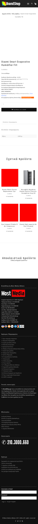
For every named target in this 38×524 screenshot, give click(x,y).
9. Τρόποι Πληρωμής (6, 355)
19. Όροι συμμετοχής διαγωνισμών (10, 375)
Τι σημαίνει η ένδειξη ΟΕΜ (8, 465)
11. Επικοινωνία (5, 359)
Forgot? (9, 501)
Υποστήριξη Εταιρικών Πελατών (9, 422)
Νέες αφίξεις (15, 14)
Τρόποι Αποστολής (6, 463)
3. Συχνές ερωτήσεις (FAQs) (8, 342)
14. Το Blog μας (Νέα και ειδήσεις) (10, 365)
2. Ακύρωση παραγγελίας (8, 340)
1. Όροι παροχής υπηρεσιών (9, 338)
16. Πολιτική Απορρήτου (7, 369)
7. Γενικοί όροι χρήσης (7, 351)
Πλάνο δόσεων (5, 426)
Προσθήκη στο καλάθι (19, 109)
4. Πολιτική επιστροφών (7, 344)
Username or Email (7, 489)
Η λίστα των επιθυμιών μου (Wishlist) (11, 469)
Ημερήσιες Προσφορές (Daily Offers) (11, 424)
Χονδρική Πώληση (6, 416)
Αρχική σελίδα (6, 14)
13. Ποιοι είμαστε (6, 363)
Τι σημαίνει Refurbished (7, 428)
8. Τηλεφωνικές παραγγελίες (8, 353)
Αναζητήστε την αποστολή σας (9, 467)
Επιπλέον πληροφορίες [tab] (10, 122)
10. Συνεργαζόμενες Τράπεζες (9, 357)
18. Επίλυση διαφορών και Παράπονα (11, 373)
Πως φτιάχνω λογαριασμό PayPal (10, 471)
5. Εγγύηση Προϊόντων (7, 347)
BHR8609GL (8, 91)
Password (4, 495)
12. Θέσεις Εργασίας (6, 361)
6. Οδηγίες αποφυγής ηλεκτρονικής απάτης (12, 349)
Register (13, 501)
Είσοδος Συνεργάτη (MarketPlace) (10, 418)
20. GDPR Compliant (6, 377)
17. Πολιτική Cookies (6, 371)
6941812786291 (8, 89)
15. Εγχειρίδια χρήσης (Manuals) (9, 367)
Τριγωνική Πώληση (6, 420)
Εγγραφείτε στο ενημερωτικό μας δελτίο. (12, 461)
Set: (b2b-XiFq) (10, 196)
